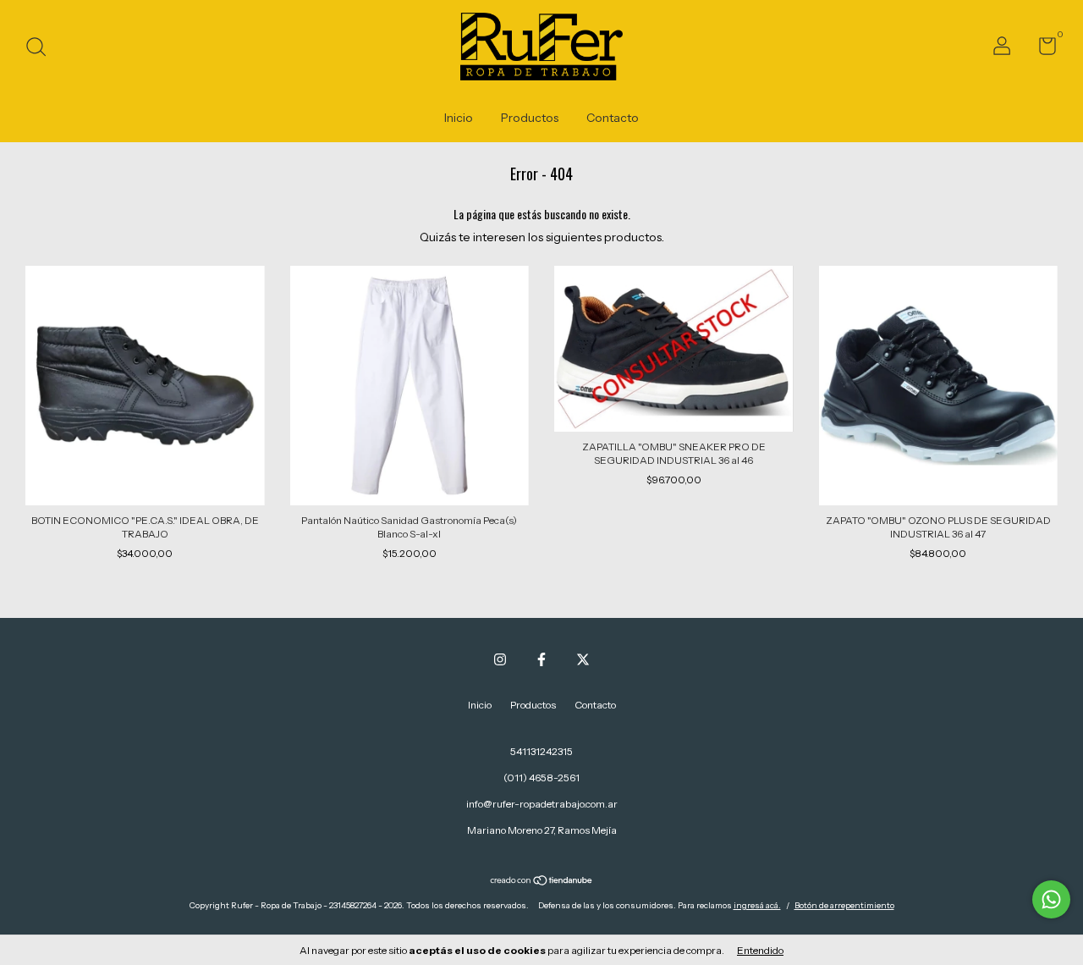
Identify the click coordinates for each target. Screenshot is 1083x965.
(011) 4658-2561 (541, 777)
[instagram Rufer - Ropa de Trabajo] (500, 659)
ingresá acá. (757, 905)
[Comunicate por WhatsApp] (1051, 899)
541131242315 (541, 751)
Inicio (458, 117)
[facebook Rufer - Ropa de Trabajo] (541, 659)
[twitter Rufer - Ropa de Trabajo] (583, 659)
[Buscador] (41, 48)
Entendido (760, 950)
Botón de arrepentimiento (844, 905)
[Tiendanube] (542, 882)
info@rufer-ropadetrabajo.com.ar (542, 803)
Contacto (612, 117)
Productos (529, 117)
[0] (1041, 49)
